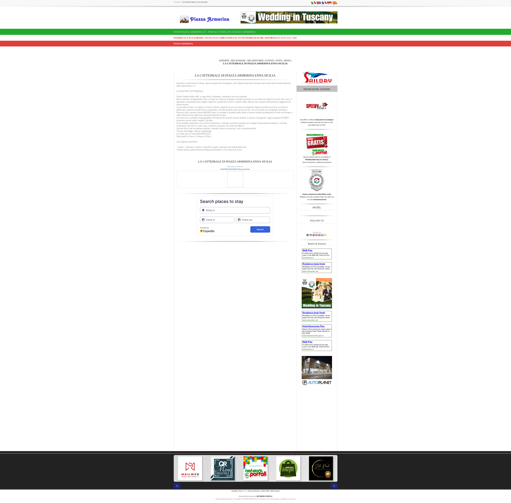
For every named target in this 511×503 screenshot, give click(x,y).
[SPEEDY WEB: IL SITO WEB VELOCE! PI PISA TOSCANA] (321, 468)
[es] (334, 3)
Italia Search (275, 491)
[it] (313, 3)
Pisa (240, 491)
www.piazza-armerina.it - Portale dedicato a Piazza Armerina (215, 32)
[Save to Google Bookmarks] (311, 235)
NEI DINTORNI (255, 60)
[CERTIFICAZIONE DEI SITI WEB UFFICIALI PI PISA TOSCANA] (288, 468)
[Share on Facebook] (308, 235)
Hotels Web (265, 491)
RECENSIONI (238, 60)
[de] (329, 3)
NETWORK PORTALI (264, 496)
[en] (319, 3)
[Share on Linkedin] (316, 235)
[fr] (324, 3)
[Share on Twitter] (322, 235)
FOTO (279, 60)
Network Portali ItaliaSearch (195, 2)
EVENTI (269, 60)
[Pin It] (319, 235)
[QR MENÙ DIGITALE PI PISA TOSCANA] (190, 468)
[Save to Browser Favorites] (325, 235)
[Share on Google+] (313, 235)
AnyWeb (234, 491)
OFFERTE (224, 60)
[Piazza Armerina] (205, 19)
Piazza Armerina (254, 491)
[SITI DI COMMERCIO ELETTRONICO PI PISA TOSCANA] (255, 468)
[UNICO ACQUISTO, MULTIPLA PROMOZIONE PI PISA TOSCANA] (223, 468)
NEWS (287, 60)
